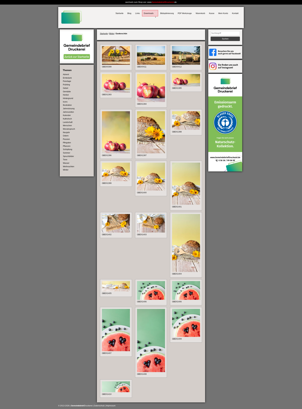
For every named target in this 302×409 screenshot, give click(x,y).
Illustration (67, 105)
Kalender (67, 115)
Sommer (66, 153)
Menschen (67, 125)
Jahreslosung (69, 108)
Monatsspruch (69, 129)
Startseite (119, 13)
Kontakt (235, 13)
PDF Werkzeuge (185, 13)
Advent (66, 74)
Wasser (66, 163)
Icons (65, 102)
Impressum (110, 406)
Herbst (66, 95)
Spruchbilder (68, 156)
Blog (129, 13)
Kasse (211, 13)
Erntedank (67, 78)
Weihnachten (68, 166)
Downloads (149, 13)
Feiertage (67, 81)
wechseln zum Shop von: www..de (151, 2)
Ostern (66, 136)
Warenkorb (200, 13)
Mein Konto (223, 13)
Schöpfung (67, 149)
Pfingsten (67, 143)
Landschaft (67, 122)
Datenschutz (99, 406)
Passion (66, 139)
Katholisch (67, 119)
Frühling (66, 85)
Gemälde (67, 92)
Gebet (65, 88)
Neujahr (66, 132)
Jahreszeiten (68, 112)
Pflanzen (66, 146)
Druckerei (81, 406)
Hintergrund (68, 98)
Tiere (65, 160)
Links (137, 13)
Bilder (111, 34)
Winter (65, 170)
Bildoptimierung (167, 13)
